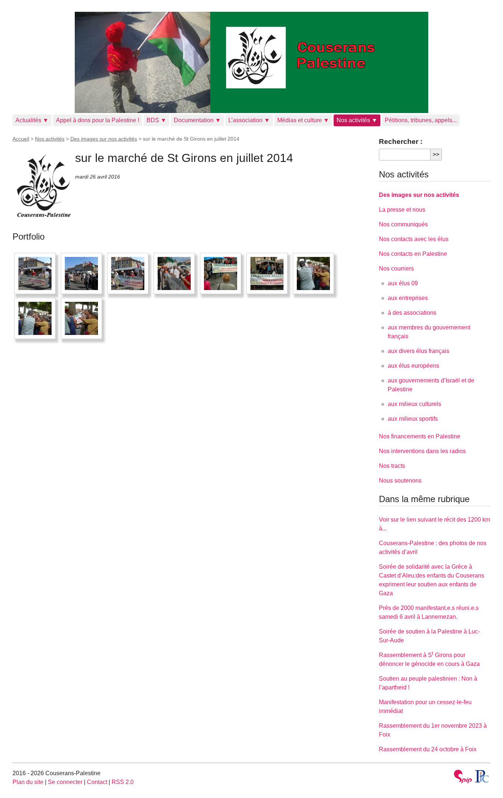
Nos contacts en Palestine (413, 254)
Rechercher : (400, 141)
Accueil (21, 139)
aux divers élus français (418, 351)
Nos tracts (392, 466)
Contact (97, 782)
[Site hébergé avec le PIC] (482, 776)
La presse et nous (402, 209)
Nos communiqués (403, 224)
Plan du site (28, 782)
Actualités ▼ (32, 120)
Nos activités (49, 139)
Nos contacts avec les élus (414, 239)
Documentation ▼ (197, 120)
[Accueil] (251, 62)
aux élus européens (413, 366)
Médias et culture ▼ (303, 120)
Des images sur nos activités (103, 139)
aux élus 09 (403, 283)
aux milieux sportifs (413, 419)
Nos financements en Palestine (419, 436)
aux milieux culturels (414, 404)
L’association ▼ (249, 120)
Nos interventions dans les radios (422, 451)
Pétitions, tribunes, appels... (421, 120)
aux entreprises (408, 298)
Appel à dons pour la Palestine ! (97, 120)
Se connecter (65, 782)
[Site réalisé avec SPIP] (463, 777)
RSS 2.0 (123, 782)
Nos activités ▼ (357, 120)
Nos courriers (396, 268)
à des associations (412, 313)
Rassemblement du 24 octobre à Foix (427, 749)
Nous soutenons (400, 480)
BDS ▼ (156, 120)
